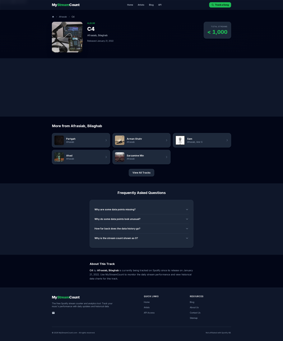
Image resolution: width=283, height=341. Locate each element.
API (160, 5)
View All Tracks (141, 172)
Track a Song (222, 5)
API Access (149, 312)
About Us (194, 307)
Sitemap (194, 318)
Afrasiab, (92, 35)
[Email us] (53, 312)
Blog (151, 5)
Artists (141, 5)
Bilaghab (103, 35)
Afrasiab (63, 16)
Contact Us (195, 312)
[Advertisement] (141, 87)
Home (130, 5)
